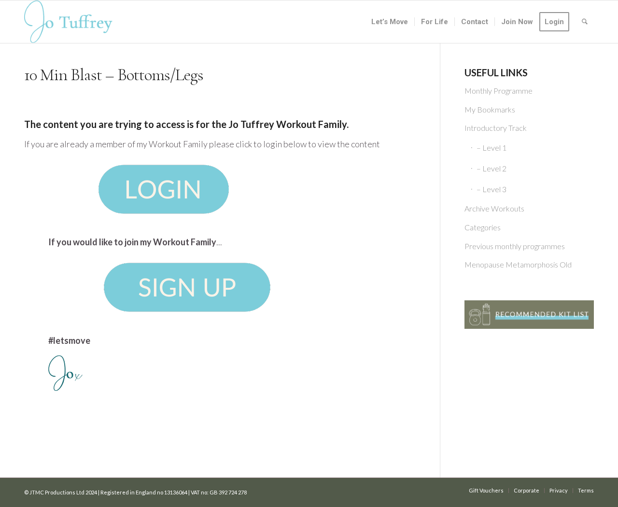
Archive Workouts (494, 208)
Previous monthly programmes (514, 246)
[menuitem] (389, 21)
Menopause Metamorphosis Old (518, 264)
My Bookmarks (489, 109)
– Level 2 (491, 168)
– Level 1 (491, 147)
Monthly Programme (498, 90)
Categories (482, 227)
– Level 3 (491, 189)
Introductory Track (495, 127)
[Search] (585, 21)
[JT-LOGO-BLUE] (68, 21)
